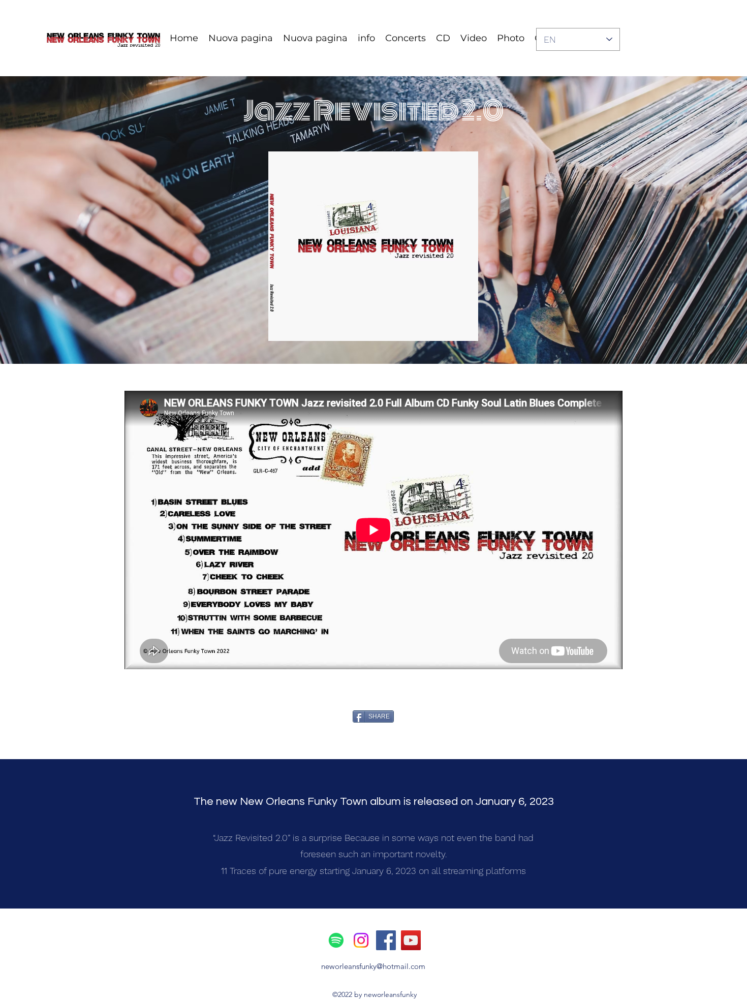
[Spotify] (336, 940)
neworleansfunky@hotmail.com (373, 966)
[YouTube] (411, 940)
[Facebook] (386, 940)
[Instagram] (361, 940)
